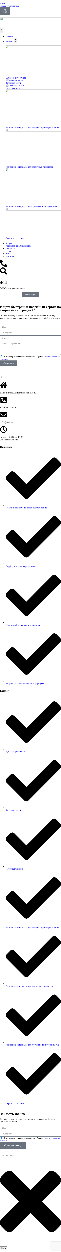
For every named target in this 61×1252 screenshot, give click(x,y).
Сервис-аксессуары (15, 238)
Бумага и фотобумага (16, 78)
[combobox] (13, 1155)
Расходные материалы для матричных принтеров (29, 167)
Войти (3, 3)
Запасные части (13, 83)
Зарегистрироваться (9, 6)
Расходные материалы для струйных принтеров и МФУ (33, 206)
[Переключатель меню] (1, 30)
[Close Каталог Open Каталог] (15, 40)
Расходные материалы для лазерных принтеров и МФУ (32, 127)
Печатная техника (14, 88)
